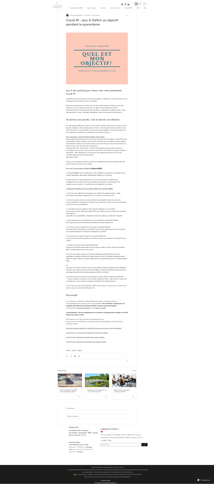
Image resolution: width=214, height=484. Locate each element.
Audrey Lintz (74, 427)
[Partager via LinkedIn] (75, 356)
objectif (68, 350)
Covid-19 (73, 350)
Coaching (79, 350)
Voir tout (134, 370)
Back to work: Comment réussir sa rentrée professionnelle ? (122, 390)
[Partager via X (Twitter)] (71, 356)
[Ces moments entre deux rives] (97, 380)
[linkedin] (128, 4)
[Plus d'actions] (127, 15)
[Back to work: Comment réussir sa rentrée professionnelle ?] (124, 380)
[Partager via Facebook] (67, 356)
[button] (102, 8)
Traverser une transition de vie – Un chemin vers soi (97, 390)
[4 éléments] (70, 380)
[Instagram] (122, 4)
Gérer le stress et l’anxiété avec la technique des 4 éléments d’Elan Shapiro (68, 390)
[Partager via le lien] (79, 356)
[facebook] (125, 4)
